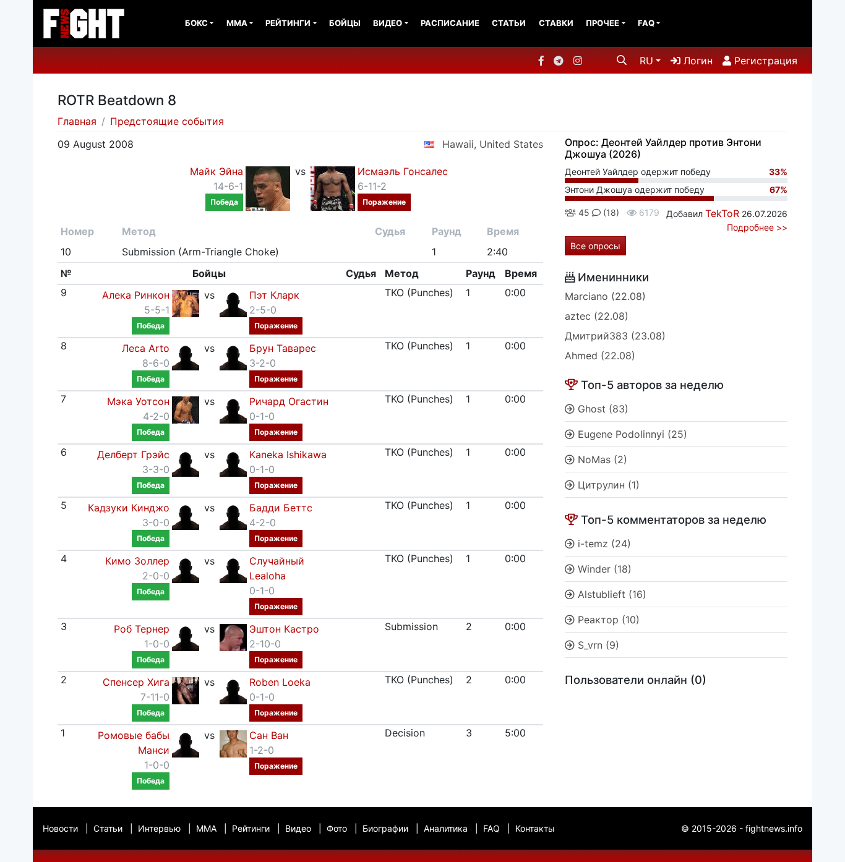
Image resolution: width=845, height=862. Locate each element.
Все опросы (595, 246)
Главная (77, 121)
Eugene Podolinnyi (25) (631, 434)
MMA (236, 23)
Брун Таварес (282, 348)
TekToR (722, 213)
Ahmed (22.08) (600, 355)
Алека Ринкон (135, 295)
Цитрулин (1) (607, 485)
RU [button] (646, 60)
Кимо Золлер (137, 561)
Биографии (385, 828)
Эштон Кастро (284, 629)
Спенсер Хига (136, 682)
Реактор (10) (607, 619)
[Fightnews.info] (84, 23)
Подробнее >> (757, 227)
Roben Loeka (280, 682)
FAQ (646, 23)
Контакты (535, 828)
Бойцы (345, 23)
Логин (696, 60)
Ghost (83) (601, 409)
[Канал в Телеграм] (558, 60)
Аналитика (446, 828)
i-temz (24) (603, 543)
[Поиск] (622, 60)
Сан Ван (268, 735)
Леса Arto (145, 348)
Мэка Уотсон (138, 401)
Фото (337, 828)
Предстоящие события (167, 121)
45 (583, 212)
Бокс (196, 23)
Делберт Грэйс (133, 454)
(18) (610, 212)
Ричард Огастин (288, 401)
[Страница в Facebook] (541, 60)
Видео (387, 23)
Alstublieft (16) (610, 594)
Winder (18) (603, 569)
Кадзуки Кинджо (128, 507)
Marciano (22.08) (605, 296)
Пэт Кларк (274, 295)
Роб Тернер (141, 629)
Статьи (509, 23)
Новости (60, 828)
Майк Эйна (216, 171)
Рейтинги (288, 23)
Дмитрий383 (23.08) (615, 336)
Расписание (450, 23)
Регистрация (764, 60)
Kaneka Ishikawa (288, 454)
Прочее (602, 23)
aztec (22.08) (596, 316)
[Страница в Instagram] (578, 60)
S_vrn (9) (597, 645)
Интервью (159, 828)
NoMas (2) (601, 459)
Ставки (556, 23)
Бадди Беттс (280, 507)
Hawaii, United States (492, 144)
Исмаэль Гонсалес (403, 171)
